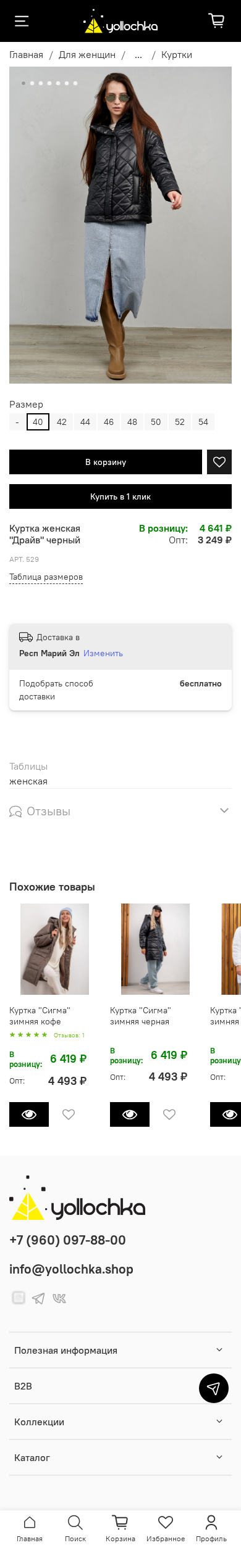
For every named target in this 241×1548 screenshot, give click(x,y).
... (138, 54)
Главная (26, 54)
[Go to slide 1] (23, 83)
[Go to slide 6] (67, 83)
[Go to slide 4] (49, 83)
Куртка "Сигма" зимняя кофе (39, 1015)
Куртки (176, 54)
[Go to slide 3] (41, 83)
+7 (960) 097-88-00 (67, 1240)
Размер (26, 404)
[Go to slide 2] (32, 83)
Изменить (103, 653)
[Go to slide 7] (75, 83)
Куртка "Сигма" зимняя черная (140, 1015)
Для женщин (87, 54)
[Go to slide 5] (58, 83)
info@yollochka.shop (71, 1269)
